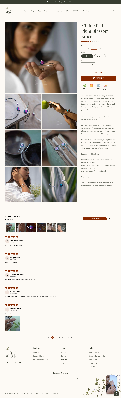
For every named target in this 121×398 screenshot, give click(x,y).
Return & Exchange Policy (97, 356)
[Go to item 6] (61, 227)
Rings (62, 363)
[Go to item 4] (41, 227)
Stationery (64, 367)
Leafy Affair (14, 393)
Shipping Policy (94, 352)
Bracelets (64, 359)
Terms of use (93, 359)
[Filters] (109, 218)
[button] (33, 11)
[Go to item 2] (21, 227)
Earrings (63, 356)
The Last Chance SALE (40, 359)
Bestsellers (36, 352)
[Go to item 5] (51, 227)
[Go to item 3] (31, 227)
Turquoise (100, 56)
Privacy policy (34, 393)
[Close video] (116, 375)
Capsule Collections (39, 356)
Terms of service (44, 393)
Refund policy (24, 393)
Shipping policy (55, 393)
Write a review (95, 218)
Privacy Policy (93, 363)
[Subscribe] (77, 378)
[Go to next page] (72, 337)
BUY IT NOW (98, 78)
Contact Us (92, 367)
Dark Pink (87, 56)
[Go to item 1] (10, 227)
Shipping (94, 49)
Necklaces (64, 352)
